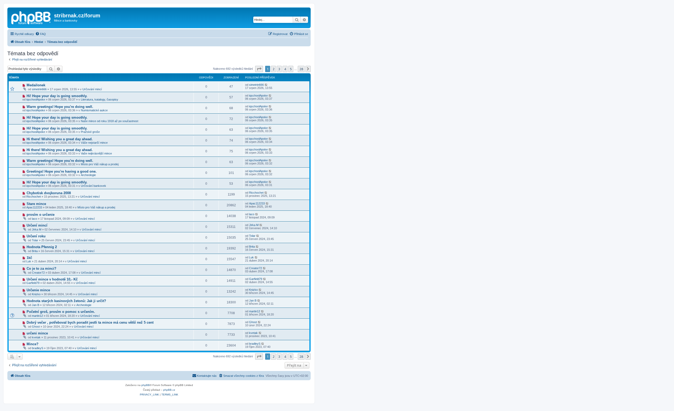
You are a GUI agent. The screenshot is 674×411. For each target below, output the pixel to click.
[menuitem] (40, 34)
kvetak (36, 337)
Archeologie (88, 175)
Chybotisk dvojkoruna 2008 (49, 193)
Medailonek (36, 85)
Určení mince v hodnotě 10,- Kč (52, 279)
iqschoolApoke (35, 99)
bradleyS (37, 348)
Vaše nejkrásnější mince (96, 153)
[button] (259, 69)
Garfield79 (32, 282)
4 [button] (285, 69)
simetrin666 (39, 89)
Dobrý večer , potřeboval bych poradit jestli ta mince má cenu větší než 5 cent (90, 322)
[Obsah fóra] (31, 17)
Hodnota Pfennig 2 (42, 247)
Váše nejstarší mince (94, 142)
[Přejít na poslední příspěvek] (266, 84)
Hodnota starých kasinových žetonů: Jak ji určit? (66, 301)
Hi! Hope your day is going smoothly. (57, 96)
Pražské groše (90, 131)
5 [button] (291, 69)
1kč (29, 258)
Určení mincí (37, 225)
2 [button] (273, 69)
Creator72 (38, 272)
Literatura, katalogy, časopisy (99, 99)
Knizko (36, 294)
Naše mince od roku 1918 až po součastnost (109, 121)
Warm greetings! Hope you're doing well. (60, 107)
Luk (28, 261)
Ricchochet (33, 196)
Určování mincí (92, 89)
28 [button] (301, 69)
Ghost (36, 326)
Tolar (35, 240)
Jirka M (36, 229)
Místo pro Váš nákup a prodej (99, 164)
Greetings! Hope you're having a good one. (62, 171)
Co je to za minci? (41, 268)
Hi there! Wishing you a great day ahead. (60, 139)
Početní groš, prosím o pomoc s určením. (61, 312)
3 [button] (279, 69)
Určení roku (36, 236)
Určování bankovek (93, 185)
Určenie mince (38, 290)
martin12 (37, 315)
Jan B (35, 305)
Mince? (32, 344)
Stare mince (36, 204)
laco (34, 218)
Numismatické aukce (94, 110)
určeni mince (37, 333)
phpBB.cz (169, 389)
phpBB (145, 385)
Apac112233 (34, 207)
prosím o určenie (40, 215)
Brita (35, 251)
